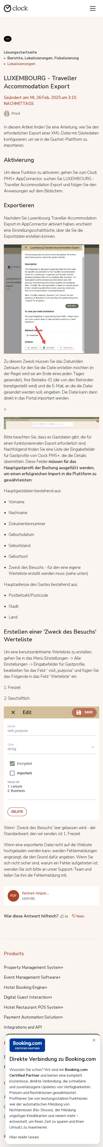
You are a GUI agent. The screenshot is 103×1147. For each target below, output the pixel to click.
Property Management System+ (33, 967)
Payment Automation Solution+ (33, 1017)
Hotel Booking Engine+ (25, 987)
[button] (7, 42)
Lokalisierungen (21, 64)
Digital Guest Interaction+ (28, 997)
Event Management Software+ (32, 977)
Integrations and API (23, 1027)
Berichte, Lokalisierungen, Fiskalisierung (43, 58)
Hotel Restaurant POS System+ (33, 1007)
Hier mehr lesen (24, 1137)
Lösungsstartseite (20, 52)
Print (15, 113)
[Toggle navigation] (92, 8)
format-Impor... (35, 893)
